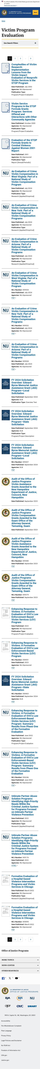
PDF (13, 298)
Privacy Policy (6, 1036)
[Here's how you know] (20, 3)
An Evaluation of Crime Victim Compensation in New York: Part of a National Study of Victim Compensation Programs (24, 212)
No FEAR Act (5, 1045)
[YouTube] (17, 979)
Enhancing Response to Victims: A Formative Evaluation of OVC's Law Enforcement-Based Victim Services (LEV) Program (24, 616)
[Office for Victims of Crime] (20, 1007)
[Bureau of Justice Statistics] (20, 1001)
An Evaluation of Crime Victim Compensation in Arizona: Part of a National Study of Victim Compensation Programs (24, 246)
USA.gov (4, 1055)
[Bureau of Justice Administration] (7, 999)
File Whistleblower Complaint (11, 1026)
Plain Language (6, 1031)
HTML (13, 865)
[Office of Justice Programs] (4, 12)
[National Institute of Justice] (32, 999)
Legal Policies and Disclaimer (11, 1040)
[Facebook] (4, 979)
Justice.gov (5, 1060)
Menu (35, 12)
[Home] (20, 12)
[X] (10, 979)
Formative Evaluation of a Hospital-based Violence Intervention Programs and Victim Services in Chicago (24, 881)
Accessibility (5, 1021)
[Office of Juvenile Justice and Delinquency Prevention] (7, 1008)
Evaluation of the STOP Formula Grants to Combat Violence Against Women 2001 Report (24, 145)
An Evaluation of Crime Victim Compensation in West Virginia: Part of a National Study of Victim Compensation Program (24, 178)
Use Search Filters (11, 43)
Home (3, 21)
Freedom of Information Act (10, 1050)
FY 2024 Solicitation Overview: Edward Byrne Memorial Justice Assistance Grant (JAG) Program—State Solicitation (24, 418)
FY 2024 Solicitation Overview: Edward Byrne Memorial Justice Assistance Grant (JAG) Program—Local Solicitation (24, 387)
